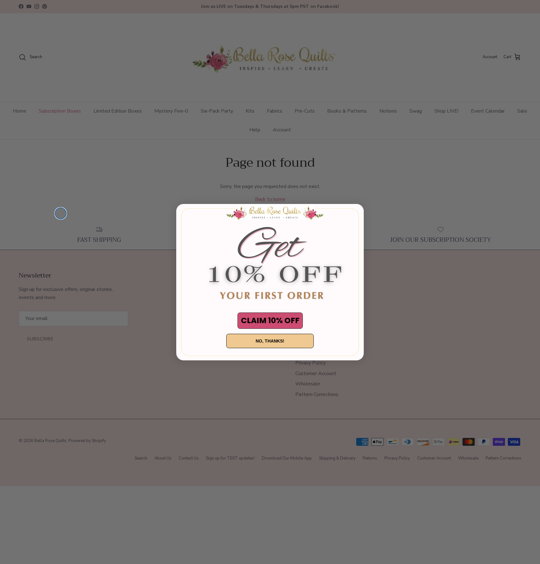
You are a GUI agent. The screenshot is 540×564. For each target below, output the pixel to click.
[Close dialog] (60, 213)
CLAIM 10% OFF (270, 320)
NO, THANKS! (270, 340)
